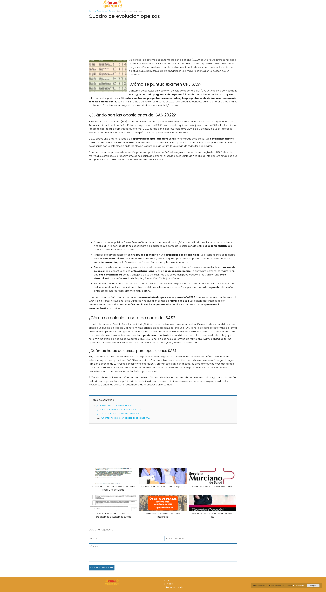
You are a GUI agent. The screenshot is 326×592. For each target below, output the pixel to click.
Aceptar (313, 585)
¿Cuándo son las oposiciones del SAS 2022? (119, 409)
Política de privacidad (174, 587)
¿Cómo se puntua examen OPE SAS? (114, 405)
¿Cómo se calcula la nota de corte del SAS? (118, 413)
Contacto (168, 584)
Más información (298, 586)
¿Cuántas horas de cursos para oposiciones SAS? (125, 417)
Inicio (166, 580)
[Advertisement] (163, 38)
